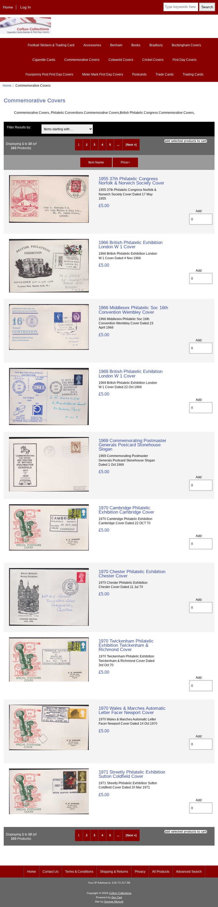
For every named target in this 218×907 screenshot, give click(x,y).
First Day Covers (184, 60)
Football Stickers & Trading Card (51, 45)
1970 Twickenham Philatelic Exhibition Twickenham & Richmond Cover (126, 645)
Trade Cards (165, 74)
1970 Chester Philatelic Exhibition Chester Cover (132, 573)
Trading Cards (193, 74)
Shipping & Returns (114, 872)
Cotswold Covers (120, 60)
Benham (116, 45)
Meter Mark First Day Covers (102, 74)
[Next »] (131, 144)
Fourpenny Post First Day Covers (49, 74)
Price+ (125, 162)
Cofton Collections (120, 893)
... (118, 144)
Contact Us (50, 872)
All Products (160, 872)
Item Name (96, 162)
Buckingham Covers (186, 45)
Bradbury (156, 45)
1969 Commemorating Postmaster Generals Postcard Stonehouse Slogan (132, 445)
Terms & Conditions (79, 872)
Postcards (139, 74)
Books (135, 45)
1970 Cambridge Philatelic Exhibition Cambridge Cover (126, 510)
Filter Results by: (19, 127)
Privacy (140, 872)
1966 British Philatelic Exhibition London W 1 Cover (130, 244)
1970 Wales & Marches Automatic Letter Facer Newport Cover (132, 710)
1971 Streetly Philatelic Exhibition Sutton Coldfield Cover (132, 774)
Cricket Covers (153, 60)
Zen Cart (116, 897)
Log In (25, 7)
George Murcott (113, 901)
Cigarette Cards (43, 60)
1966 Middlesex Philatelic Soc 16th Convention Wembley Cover (133, 309)
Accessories (92, 45)
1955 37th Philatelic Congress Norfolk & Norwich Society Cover (131, 181)
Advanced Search (189, 872)
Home (8, 7)
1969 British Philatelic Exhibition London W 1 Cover (130, 373)
